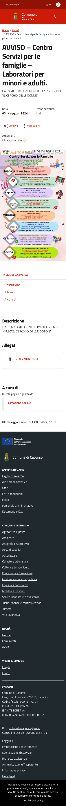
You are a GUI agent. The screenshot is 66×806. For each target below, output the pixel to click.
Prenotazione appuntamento (19, 746)
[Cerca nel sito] (56, 16)
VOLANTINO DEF (27, 359)
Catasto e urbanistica (15, 561)
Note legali (8, 776)
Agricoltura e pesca (13, 532)
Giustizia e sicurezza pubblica (19, 579)
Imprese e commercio (15, 585)
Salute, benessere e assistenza (21, 597)
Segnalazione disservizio (17, 752)
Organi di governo (13, 476)
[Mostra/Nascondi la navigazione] (4, 16)
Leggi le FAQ (9, 741)
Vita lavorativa (11, 614)
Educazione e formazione (17, 573)
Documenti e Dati (12, 511)
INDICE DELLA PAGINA (15, 275)
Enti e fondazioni (12, 493)
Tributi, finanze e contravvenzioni (22, 603)
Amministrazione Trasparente (20, 764)
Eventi (6, 673)
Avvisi (5, 647)
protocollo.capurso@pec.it (24, 728)
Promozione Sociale (19, 403)
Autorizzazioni (10, 555)
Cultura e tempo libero (15, 567)
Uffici (5, 488)
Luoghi (6, 667)
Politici (6, 499)
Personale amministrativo (17, 505)
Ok (24, 800)
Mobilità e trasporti (13, 591)
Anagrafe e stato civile (16, 543)
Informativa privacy (14, 770)
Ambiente (8, 537)
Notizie (6, 635)
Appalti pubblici (11, 549)
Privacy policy (35, 800)
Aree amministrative (14, 482)
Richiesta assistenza (14, 758)
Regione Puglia (12, 4)
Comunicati (9, 641)
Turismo (6, 608)
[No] (61, 793)
